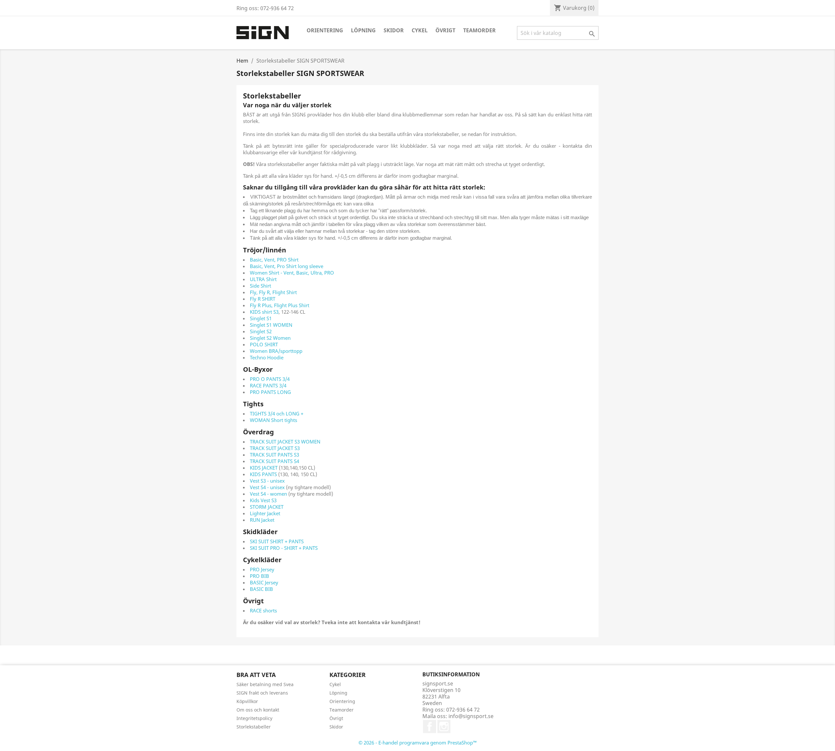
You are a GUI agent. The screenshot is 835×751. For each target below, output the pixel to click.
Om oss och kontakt (257, 710)
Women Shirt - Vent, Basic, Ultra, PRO (292, 272)
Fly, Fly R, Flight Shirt (273, 292)
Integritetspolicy (254, 718)
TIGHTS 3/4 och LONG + (276, 413)
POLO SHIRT (264, 344)
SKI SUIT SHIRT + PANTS (277, 541)
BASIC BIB (261, 589)
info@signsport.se (470, 716)
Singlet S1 (261, 318)
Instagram (443, 726)
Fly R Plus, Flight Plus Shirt (279, 305)
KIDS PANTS (263, 474)
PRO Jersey (262, 569)
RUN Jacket (262, 520)
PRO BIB (259, 576)
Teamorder (479, 30)
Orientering (325, 30)
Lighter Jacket (265, 513)
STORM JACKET (266, 506)
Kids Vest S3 (263, 500)
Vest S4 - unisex (267, 487)
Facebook (429, 726)
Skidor (394, 30)
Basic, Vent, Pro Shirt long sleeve (286, 266)
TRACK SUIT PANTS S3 (274, 454)
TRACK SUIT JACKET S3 (275, 448)
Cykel (420, 30)
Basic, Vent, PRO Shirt (274, 259)
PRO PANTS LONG (270, 392)
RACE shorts (263, 610)
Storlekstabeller (253, 727)
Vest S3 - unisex (268, 480)
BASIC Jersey (264, 582)
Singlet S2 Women (270, 338)
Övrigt (445, 30)
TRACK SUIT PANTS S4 (274, 461)
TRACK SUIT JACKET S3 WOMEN (285, 441)
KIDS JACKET (264, 467)
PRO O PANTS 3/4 (270, 379)
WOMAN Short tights (273, 420)
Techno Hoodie (266, 357)
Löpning (363, 30)
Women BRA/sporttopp (276, 351)
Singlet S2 (261, 331)
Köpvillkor (247, 701)
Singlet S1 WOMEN (271, 325)
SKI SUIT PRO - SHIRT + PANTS (284, 548)
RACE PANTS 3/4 (268, 385)
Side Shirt (260, 285)
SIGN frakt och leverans (262, 693)
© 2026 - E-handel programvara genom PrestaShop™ (417, 742)
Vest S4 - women (269, 493)
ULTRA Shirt (263, 279)
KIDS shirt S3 (264, 311)
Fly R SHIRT (262, 298)
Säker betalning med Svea (265, 684)
